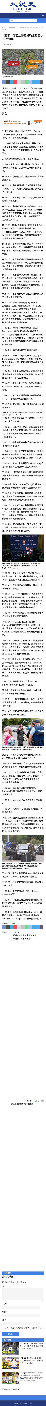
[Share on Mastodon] (30, 82)
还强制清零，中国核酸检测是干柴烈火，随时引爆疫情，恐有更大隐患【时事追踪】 (31, 1346)
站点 (4, 1319)
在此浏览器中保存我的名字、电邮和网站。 (24, 1327)
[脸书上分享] (4, 82)
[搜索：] (21, 21)
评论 (4, 1286)
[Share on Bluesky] (38, 82)
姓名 (4, 1304)
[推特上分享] (8, 82)
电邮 (4, 1311)
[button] (42, 15)
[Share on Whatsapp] (26, 82)
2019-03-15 (7, 45)
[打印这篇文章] (23, 82)
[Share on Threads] (41, 82)
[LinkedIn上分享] (12, 82)
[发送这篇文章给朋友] (19, 82)
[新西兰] (23, 74)
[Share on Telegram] (34, 82)
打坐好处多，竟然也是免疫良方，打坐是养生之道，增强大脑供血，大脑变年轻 (31, 1360)
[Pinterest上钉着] (15, 82)
